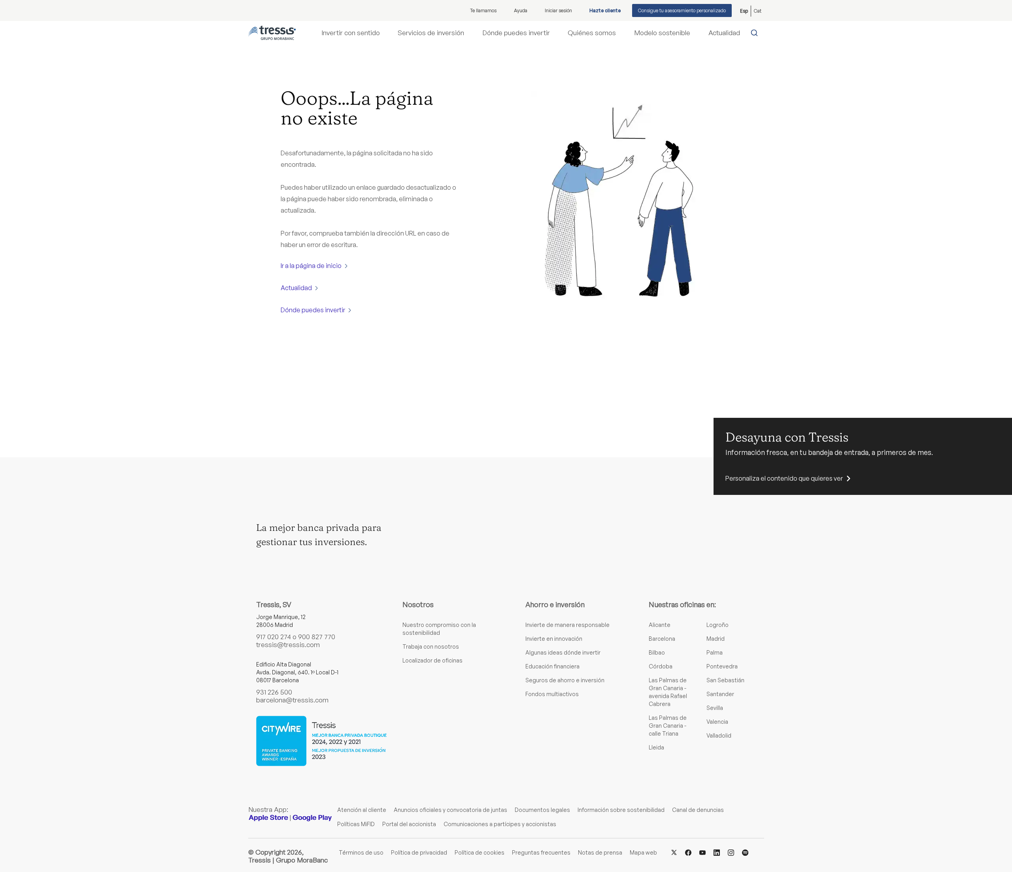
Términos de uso (361, 852)
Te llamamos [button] (483, 10)
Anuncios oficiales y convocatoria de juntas (450, 809)
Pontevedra (722, 666)
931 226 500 (274, 692)
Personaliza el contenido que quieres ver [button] (784, 478)
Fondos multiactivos (552, 694)
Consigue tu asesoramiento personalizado (682, 10)
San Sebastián (725, 680)
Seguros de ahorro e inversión (564, 680)
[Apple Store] (268, 817)
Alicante (659, 624)
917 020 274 (273, 636)
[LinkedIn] (717, 852)
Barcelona (662, 638)
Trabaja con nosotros (430, 646)
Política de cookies (479, 852)
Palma (714, 652)
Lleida (656, 747)
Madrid (715, 638)
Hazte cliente (605, 10)
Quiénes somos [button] (592, 33)
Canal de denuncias (698, 809)
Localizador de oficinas (432, 660)
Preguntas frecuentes (541, 852)
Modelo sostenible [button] (662, 33)
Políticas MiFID (356, 824)
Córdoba (660, 666)
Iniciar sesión (558, 10)
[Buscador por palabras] (756, 32)
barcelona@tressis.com (292, 700)
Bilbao (657, 652)
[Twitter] (674, 852)
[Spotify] (745, 852)
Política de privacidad (419, 852)
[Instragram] (731, 852)
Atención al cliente (361, 809)
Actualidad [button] (724, 33)
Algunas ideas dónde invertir (562, 652)
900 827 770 (316, 636)
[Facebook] (688, 852)
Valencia (717, 721)
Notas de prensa (600, 852)
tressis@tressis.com (288, 644)
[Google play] (312, 817)
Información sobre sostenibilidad (621, 809)
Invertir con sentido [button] (350, 33)
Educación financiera (552, 666)
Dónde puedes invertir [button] (516, 33)
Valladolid (718, 735)
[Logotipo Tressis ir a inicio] (272, 33)
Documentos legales (542, 809)
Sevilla (714, 707)
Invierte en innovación (553, 638)
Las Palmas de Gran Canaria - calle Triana (668, 725)
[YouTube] (702, 852)
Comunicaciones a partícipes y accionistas (500, 824)
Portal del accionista (409, 824)
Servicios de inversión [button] (431, 33)
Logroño (717, 624)
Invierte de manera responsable (567, 624)
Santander (720, 694)
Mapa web (643, 852)
